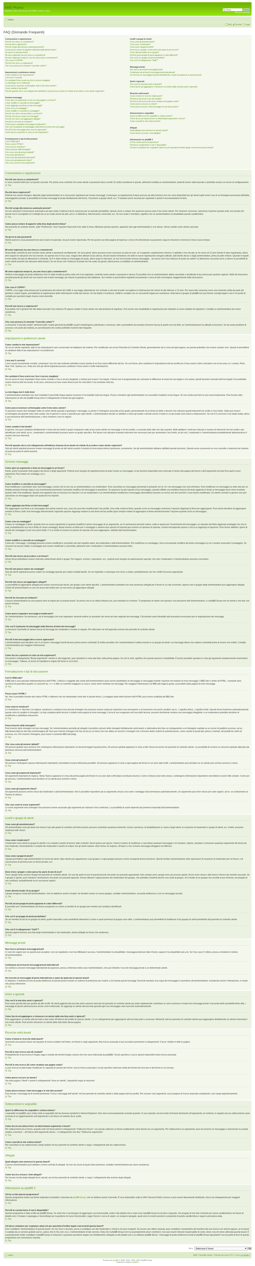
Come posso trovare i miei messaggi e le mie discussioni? (154, 107)
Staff (195, 1255)
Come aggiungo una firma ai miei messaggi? (23, 105)
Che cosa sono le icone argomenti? (20, 163)
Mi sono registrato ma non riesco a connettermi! (25, 55)
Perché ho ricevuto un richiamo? (18, 122)
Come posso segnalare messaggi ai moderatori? (25, 124)
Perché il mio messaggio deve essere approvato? (26, 130)
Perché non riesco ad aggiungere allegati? (22, 119)
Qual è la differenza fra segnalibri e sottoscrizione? (151, 116)
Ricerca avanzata (242, 12)
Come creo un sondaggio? (16, 108)
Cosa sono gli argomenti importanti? (20, 157)
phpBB (115, 1260)
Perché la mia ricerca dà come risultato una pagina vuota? (154, 101)
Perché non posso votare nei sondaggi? (22, 116)
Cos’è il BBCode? (12, 141)
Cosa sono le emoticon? (15, 147)
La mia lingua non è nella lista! (17, 83)
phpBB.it (135, 1262)
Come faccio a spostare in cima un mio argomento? (26, 132)
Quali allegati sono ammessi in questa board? (149, 130)
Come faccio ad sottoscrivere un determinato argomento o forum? (157, 118)
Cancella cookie (205, 1255)
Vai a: (191, 1248)
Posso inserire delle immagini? (18, 149)
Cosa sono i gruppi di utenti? (142, 47)
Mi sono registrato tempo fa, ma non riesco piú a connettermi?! (31, 58)
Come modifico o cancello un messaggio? (22, 103)
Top (9, 185)
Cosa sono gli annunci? (15, 155)
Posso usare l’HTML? (14, 144)
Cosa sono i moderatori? (140, 44)
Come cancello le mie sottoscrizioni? (145, 121)
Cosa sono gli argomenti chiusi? (18, 160)
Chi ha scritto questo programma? (144, 142)
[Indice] (6, 4)
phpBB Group (79, 1197)
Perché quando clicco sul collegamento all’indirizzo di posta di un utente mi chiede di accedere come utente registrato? (54, 91)
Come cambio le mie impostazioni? (19, 75)
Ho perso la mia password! (16, 52)
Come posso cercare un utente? (143, 104)
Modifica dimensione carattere (247, 19)
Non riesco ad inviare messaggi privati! (146, 69)
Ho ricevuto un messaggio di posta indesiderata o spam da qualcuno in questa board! (165, 75)
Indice (11, 20)
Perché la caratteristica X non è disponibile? (148, 145)
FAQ (230, 24)
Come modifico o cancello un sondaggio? (22, 111)
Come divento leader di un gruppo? (144, 52)
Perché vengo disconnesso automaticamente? (24, 47)
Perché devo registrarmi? (16, 44)
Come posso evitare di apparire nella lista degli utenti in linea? (30, 50)
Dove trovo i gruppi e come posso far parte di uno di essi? (154, 50)
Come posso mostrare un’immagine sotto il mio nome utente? (30, 86)
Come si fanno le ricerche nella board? (146, 96)
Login (247, 24)
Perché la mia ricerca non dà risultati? (146, 99)
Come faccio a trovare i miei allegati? (145, 133)
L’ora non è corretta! (13, 77)
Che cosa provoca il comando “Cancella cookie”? (26, 66)
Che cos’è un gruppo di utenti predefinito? (147, 58)
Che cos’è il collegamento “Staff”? (144, 60)
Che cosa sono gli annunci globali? (19, 152)
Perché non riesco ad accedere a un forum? (23, 113)
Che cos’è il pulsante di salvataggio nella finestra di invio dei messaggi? (35, 127)
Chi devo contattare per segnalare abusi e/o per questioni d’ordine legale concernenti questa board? (172, 147)
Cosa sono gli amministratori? (142, 42)
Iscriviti (238, 24)
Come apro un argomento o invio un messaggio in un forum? (30, 100)
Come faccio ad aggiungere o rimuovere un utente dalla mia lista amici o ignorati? (164, 87)
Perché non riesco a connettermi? (19, 42)
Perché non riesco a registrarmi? (19, 63)
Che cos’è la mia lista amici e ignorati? (146, 84)
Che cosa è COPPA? (14, 60)
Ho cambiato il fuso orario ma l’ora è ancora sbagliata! (27, 80)
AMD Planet (14, 7)
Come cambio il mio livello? (16, 88)
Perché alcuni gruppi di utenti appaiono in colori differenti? (154, 55)
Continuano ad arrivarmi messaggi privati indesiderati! (152, 72)
